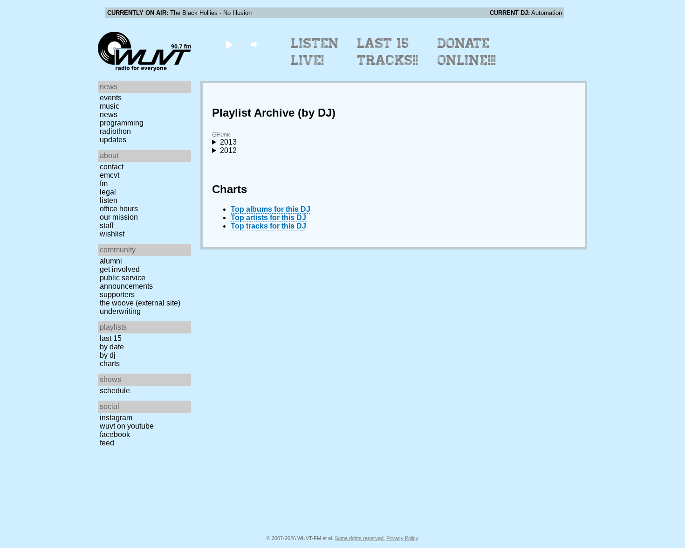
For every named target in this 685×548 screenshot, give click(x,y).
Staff (106, 225)
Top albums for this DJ (270, 209)
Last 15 (111, 338)
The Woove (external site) (140, 303)
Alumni (111, 261)
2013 (228, 142)
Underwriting (120, 311)
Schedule (115, 391)
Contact (111, 167)
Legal (108, 192)
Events (111, 98)
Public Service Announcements (126, 282)
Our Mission (119, 217)
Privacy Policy (402, 538)
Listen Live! (315, 52)
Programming (122, 123)
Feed (107, 443)
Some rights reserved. (360, 538)
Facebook (115, 434)
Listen (108, 200)
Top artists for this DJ (268, 218)
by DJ (108, 355)
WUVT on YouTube (127, 426)
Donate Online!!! (467, 52)
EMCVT (109, 175)
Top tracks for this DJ (268, 226)
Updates (113, 140)
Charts (110, 364)
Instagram (116, 418)
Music (109, 106)
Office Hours (119, 209)
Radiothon (115, 131)
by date (112, 347)
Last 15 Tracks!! (387, 52)
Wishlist (112, 234)
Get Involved (120, 269)
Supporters (117, 294)
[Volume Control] (255, 44)
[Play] (229, 44)
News (108, 114)
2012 (228, 150)
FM (104, 183)
